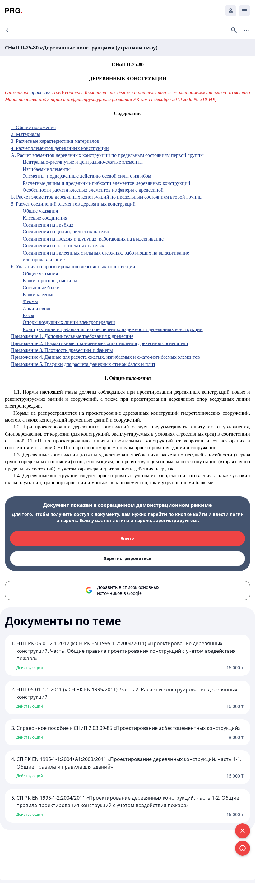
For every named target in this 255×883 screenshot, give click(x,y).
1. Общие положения (33, 127)
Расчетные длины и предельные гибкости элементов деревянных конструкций (106, 183)
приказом (40, 92)
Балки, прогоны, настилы (50, 280)
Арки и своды (38, 308)
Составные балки (41, 287)
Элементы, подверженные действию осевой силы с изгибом (87, 176)
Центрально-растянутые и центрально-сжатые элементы (83, 162)
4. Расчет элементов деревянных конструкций (60, 148)
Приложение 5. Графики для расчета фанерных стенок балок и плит (83, 364)
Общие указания (40, 210)
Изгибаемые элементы (47, 169)
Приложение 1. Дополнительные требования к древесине (72, 336)
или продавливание (44, 259)
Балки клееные (38, 294)
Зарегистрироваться (127, 558)
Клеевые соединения (45, 218)
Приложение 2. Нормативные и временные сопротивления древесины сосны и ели (99, 343)
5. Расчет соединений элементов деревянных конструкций (73, 204)
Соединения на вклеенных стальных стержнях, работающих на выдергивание (106, 252)
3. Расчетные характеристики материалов (55, 141)
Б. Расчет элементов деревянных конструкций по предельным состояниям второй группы (106, 196)
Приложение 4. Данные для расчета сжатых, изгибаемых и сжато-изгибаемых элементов (105, 357)
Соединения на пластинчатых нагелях (63, 245)
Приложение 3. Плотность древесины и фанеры (62, 350)
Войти (127, 538)
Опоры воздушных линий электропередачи (69, 322)
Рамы (28, 315)
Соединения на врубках (48, 224)
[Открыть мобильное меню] (244, 10)
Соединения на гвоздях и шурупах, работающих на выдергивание (93, 238)
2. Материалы (25, 134)
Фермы (30, 301)
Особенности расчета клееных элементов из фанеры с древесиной (93, 190)
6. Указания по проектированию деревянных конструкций (73, 266)
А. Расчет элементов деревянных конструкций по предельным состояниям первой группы (107, 155)
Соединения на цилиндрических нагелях (66, 231)
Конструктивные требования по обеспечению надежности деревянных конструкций (113, 329)
